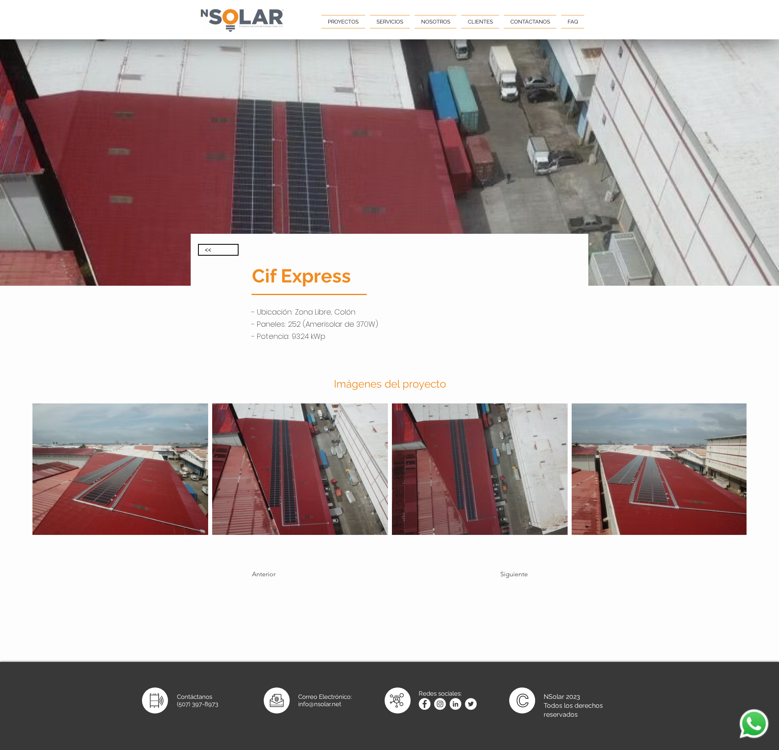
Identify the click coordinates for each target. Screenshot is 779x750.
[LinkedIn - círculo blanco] (455, 704)
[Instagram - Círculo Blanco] (440, 704)
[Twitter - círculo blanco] (471, 704)
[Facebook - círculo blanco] (424, 704)
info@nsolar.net (319, 704)
